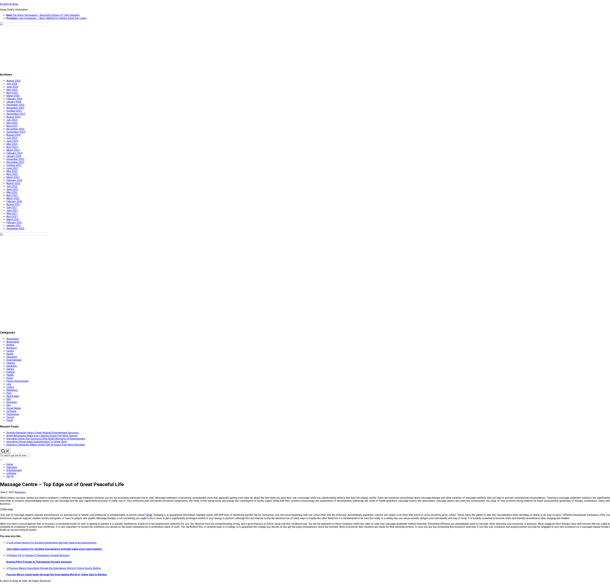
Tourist (10, 417)
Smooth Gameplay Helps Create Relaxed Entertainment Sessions (42, 432)
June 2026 (12, 86)
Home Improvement (17, 381)
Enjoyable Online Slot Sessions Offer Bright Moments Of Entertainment (45, 438)
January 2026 (13, 101)
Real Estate (12, 396)
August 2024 (13, 135)
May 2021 (11, 213)
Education (11, 356)
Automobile (12, 341)
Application (12, 338)
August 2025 (13, 116)
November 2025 (15, 107)
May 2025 (11, 122)
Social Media (13, 408)
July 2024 (11, 138)
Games (10, 369)
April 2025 (12, 125)
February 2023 (14, 180)
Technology (12, 414)
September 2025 (15, 113)
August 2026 (13, 80)
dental (9, 353)
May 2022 (11, 192)
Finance (10, 362)
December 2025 (15, 104)
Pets (9, 393)
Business (11, 347)
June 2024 (12, 141)
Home (9, 378)
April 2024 (12, 147)
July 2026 (11, 83)
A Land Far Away (9, 4)
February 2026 (14, 98)
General (10, 372)
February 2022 (14, 201)
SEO (8, 399)
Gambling (11, 366)
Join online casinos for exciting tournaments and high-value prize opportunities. (54, 549)
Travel (9, 420)
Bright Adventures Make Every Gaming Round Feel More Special (41, 435)
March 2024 (13, 150)
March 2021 (13, 219)
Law (8, 384)
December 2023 (15, 159)
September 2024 (15, 132)
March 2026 (13, 95)
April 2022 (12, 195)
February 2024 (14, 153)
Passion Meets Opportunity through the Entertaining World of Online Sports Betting (56, 574)
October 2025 (14, 110)
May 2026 (11, 89)
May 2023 (11, 171)
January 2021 (13, 225)
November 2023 (15, 162)
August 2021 (13, 204)
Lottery (10, 387)
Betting (10, 344)
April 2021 (12, 216)
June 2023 (12, 168)
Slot (8, 405)
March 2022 (13, 198)
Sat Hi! (10, 476)
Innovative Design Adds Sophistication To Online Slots (36, 441)
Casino (10, 350)
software (11, 411)
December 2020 (15, 228)
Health (10, 375)
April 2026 (12, 92)
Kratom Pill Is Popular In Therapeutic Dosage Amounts (39, 561)
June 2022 (12, 189)
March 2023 (13, 177)
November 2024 (15, 128)
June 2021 (12, 210)
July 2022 (11, 186)
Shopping (11, 402)
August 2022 (13, 183)
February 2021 (14, 222)
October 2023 (14, 165)
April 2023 (12, 174)
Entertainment (14, 359)
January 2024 (13, 156)
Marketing (11, 390)
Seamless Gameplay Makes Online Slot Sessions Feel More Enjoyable (45, 444)
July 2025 (11, 119)
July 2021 (11, 207)
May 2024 (11, 144)
